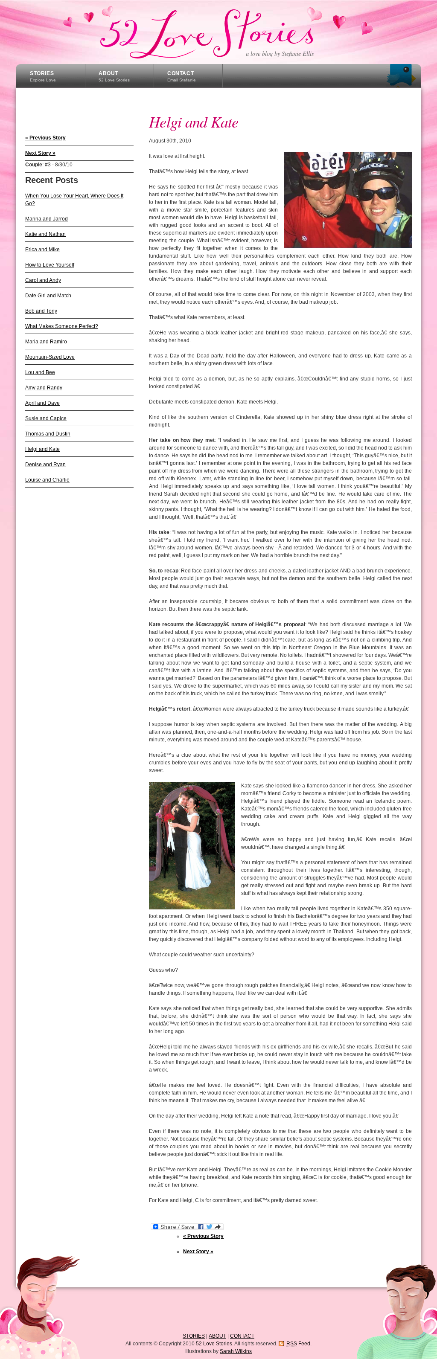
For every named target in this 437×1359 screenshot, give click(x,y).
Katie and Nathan (45, 234)
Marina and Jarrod (46, 219)
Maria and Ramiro (46, 342)
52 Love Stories (217, 32)
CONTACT (181, 76)
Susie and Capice (46, 418)
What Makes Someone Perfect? (61, 326)
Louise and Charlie (47, 480)
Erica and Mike (42, 250)
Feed (298, 1344)
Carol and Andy (43, 280)
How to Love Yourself (49, 265)
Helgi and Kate (42, 449)
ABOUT (114, 76)
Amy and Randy (43, 388)
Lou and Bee (40, 372)
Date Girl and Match (48, 296)
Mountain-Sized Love (50, 357)
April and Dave (42, 403)
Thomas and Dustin (47, 434)
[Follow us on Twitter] (401, 76)
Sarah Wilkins (236, 1351)
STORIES (43, 76)
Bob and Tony (41, 311)
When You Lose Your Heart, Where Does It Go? (74, 199)
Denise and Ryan (45, 465)
